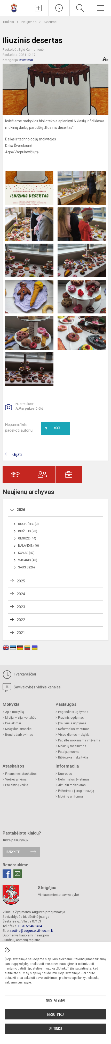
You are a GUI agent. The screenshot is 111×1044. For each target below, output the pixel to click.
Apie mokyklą (14, 712)
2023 (21, 607)
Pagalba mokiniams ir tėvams (79, 740)
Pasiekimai (13, 723)
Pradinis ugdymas (71, 717)
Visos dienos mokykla (74, 735)
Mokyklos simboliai (18, 729)
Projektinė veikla (16, 785)
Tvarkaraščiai (24, 674)
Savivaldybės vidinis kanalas (37, 687)
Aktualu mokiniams (72, 785)
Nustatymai (55, 1000)
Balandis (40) (28, 545)
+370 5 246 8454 (30, 926)
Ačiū (52, 428)
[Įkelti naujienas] (38, 8)
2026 (21, 510)
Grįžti (17, 454)
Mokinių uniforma (70, 796)
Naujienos (29, 22)
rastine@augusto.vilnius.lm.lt (31, 931)
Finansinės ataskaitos (21, 774)
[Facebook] (7, 873)
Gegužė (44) (27, 538)
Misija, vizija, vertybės (20, 717)
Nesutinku (55, 1014)
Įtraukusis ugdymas (72, 723)
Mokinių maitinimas (72, 746)
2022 (21, 620)
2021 (21, 633)
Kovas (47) (26, 553)
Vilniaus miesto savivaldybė (58, 895)
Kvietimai (50, 22)
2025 (21, 581)
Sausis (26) (26, 567)
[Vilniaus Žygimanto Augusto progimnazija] (14, 7)
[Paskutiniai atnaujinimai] (59, 8)
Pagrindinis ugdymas (73, 712)
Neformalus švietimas (74, 729)
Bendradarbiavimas (19, 735)
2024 (21, 594)
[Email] (17, 873)
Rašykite (13, 852)
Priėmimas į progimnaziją (76, 791)
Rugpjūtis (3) (28, 524)
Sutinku (55, 1029)
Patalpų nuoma (69, 752)
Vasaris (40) (27, 560)
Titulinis (9, 22)
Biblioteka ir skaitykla (73, 757)
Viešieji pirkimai (16, 779)
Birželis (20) (27, 531)
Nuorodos (65, 774)
